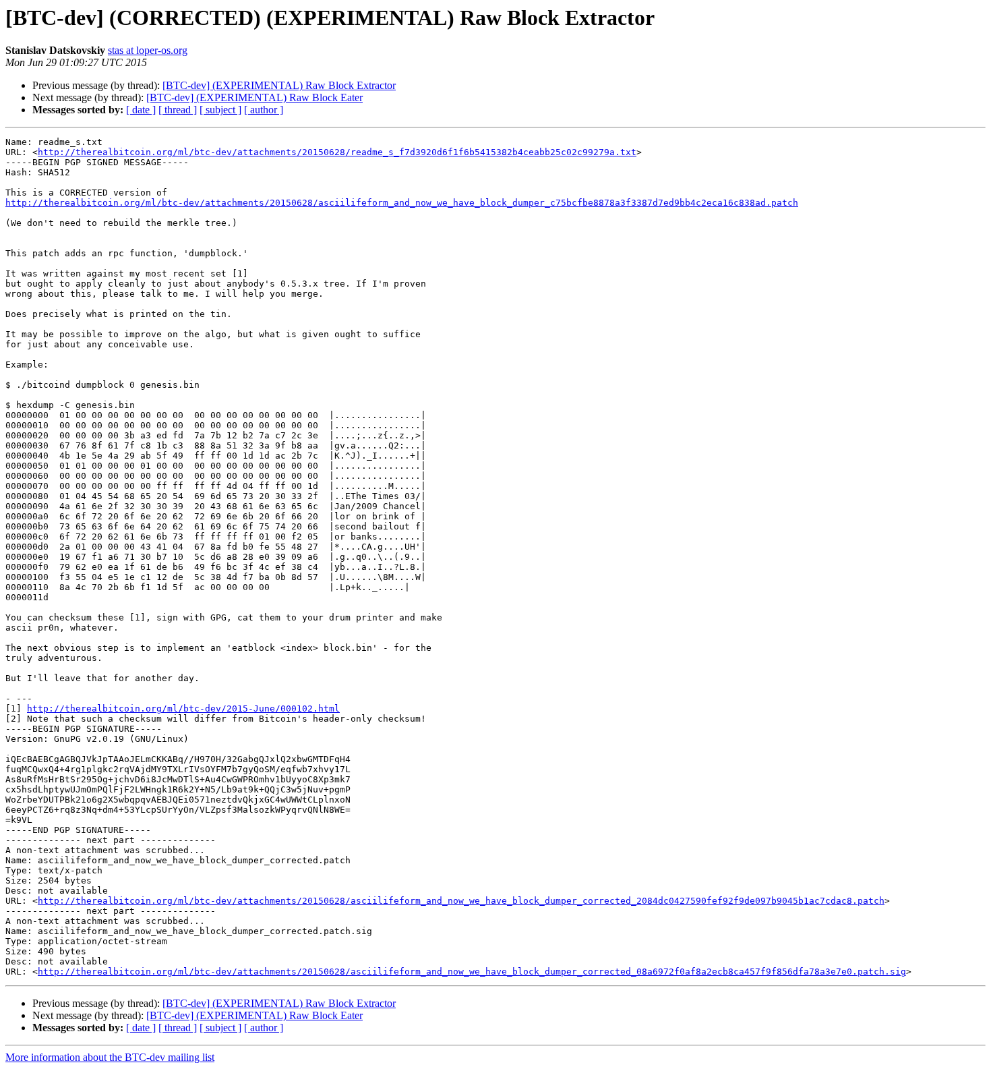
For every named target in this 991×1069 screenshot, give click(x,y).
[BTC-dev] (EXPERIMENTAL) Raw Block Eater (254, 97)
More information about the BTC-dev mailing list (109, 1057)
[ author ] (263, 109)
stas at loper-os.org (147, 50)
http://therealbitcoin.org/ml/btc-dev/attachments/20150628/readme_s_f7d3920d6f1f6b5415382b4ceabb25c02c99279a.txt (337, 152)
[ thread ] (177, 109)
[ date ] (141, 109)
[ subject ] (220, 109)
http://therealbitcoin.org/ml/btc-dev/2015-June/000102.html (183, 708)
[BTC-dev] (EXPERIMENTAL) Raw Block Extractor (279, 85)
